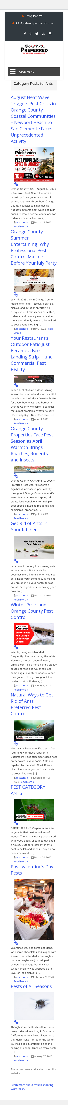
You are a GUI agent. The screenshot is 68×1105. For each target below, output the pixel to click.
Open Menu (26, 71)
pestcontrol (22, 222)
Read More (20, 226)
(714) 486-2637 (34, 16)
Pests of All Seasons (31, 986)
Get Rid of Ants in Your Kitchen (29, 526)
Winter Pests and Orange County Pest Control (32, 610)
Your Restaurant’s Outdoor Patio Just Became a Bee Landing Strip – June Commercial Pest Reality (32, 353)
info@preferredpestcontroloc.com (34, 23)
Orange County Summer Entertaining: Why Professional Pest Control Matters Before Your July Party (34, 247)
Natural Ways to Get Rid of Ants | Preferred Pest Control (32, 704)
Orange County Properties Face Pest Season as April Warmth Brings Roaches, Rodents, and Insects (32, 444)
